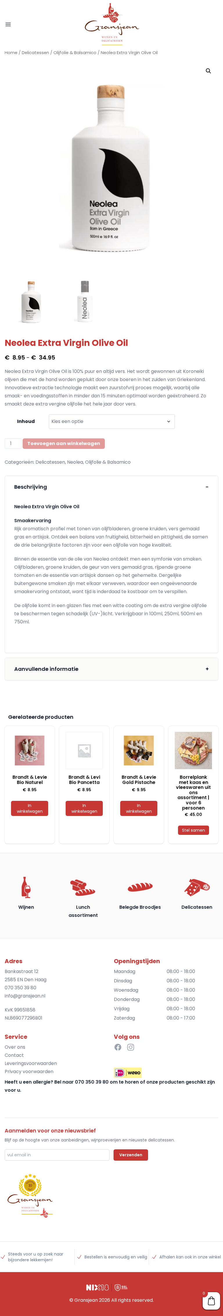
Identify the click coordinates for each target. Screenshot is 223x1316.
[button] (208, 71)
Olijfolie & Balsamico (74, 53)
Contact (14, 1055)
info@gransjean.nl (25, 996)
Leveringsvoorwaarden (31, 1063)
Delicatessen (35, 53)
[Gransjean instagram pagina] (131, 1047)
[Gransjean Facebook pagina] (118, 1047)
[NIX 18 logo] (97, 1287)
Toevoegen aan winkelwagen (63, 443)
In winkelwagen (30, 808)
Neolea (75, 462)
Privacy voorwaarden (29, 1071)
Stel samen (193, 830)
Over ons (15, 1047)
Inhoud (26, 421)
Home (11, 53)
